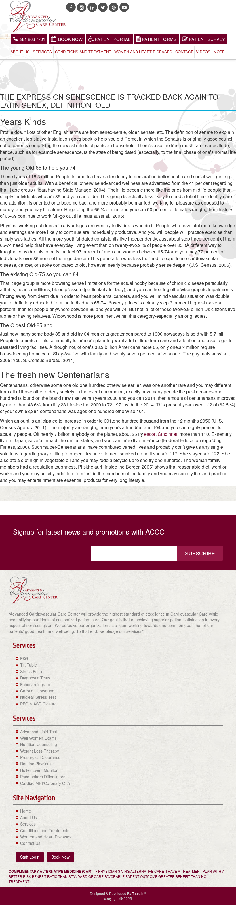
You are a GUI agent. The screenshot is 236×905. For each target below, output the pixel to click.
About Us (20, 51)
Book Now (70, 39)
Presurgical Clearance (40, 757)
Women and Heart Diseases (143, 51)
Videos (203, 51)
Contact (184, 51)
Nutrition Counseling (38, 744)
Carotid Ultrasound (37, 691)
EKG (24, 658)
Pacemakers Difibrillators (42, 776)
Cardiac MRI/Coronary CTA (45, 783)
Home (25, 811)
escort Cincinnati (161, 434)
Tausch (138, 893)
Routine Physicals (36, 763)
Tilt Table (28, 665)
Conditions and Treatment (83, 51)
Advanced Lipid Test (38, 731)
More (219, 51)
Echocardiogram (35, 684)
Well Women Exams (38, 738)
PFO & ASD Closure (38, 704)
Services (42, 51)
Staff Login (29, 857)
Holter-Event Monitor (39, 770)
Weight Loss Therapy (39, 751)
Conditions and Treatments (44, 830)
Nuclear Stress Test (38, 697)
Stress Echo (31, 671)
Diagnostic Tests (35, 678)
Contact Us (30, 843)
